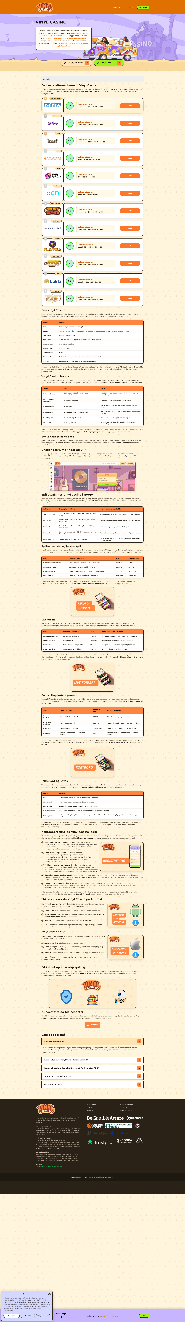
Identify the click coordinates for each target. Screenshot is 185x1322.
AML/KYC (90, 1110)
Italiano (96, 331)
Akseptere (11, 1316)
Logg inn (143, 7)
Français (114, 331)
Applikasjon (117, 7)
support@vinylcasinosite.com (51, 1166)
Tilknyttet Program (126, 1104)
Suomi (102, 331)
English (68, 331)
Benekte (28, 1316)
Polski (127, 331)
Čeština (74, 331)
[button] (49, 1293)
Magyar (62, 331)
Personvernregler (125, 1110)
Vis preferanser (43, 1316)
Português (89, 331)
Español (81, 331)
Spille (130, 106)
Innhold (46, 79)
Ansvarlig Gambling (126, 1107)
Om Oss (90, 1107)
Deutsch (121, 331)
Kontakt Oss (91, 1104)
